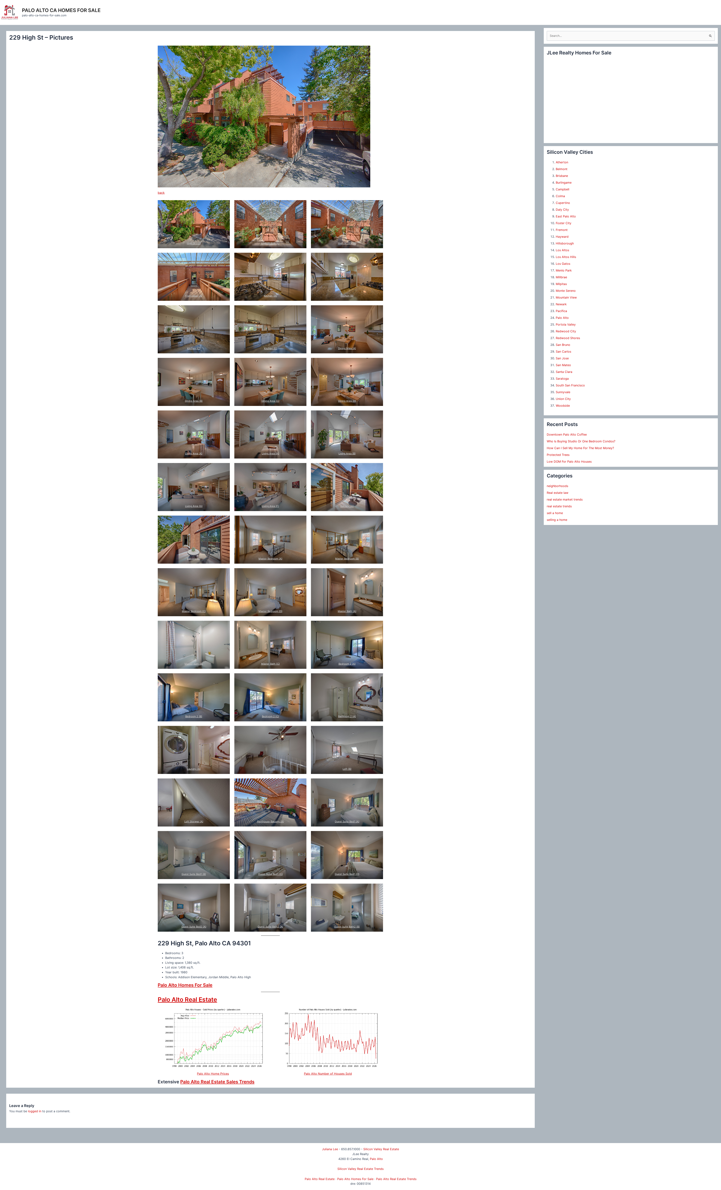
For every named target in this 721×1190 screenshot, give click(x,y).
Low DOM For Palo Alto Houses (569, 461)
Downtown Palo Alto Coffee (567, 434)
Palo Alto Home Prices (213, 1073)
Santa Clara (564, 372)
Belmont (561, 169)
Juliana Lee (330, 1149)
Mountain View (566, 297)
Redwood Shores (568, 338)
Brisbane (562, 176)
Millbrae (561, 277)
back (161, 193)
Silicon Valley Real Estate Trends (360, 1169)
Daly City (562, 209)
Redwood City (566, 331)
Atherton (562, 162)
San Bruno (563, 345)
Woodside (563, 405)
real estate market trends (565, 499)
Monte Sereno (566, 291)
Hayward (562, 236)
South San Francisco (570, 385)
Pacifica (561, 311)
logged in (34, 1111)
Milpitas (561, 284)
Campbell (562, 189)
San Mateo (563, 365)
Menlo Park (564, 270)
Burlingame (564, 182)
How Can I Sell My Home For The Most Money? (580, 448)
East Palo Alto (566, 216)
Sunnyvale (563, 392)
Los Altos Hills (566, 257)
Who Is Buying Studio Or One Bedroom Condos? (581, 441)
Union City (563, 399)
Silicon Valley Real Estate (381, 1149)
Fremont (562, 230)
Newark (561, 304)
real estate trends (559, 506)
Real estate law (557, 493)
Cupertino (563, 203)
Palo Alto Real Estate (187, 999)
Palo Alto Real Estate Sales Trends (217, 1081)
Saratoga (562, 378)
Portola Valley (566, 324)
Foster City (563, 223)
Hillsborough (565, 243)
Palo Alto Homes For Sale (185, 985)
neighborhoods (557, 486)
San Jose (562, 358)
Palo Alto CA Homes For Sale (61, 10)
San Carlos (563, 351)
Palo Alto (562, 318)
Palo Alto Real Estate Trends (396, 1179)
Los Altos (562, 250)
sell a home (555, 513)
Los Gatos (563, 263)
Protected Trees (558, 455)
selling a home (557, 520)
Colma (560, 196)
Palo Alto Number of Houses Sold (328, 1073)
